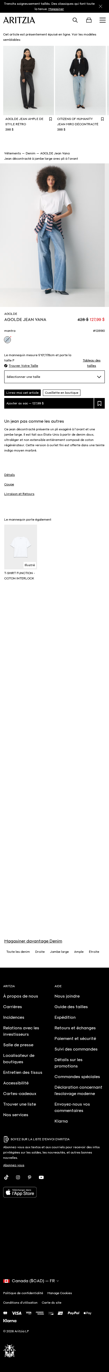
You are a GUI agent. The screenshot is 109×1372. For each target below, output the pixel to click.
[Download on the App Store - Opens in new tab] (54, 1192)
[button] (21, 365)
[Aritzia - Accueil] (19, 20)
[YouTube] (41, 1177)
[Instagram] (18, 1177)
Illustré (30, 565)
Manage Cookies (59, 1293)
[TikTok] (6, 1177)
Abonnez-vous (13, 1165)
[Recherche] (75, 20)
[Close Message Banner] (100, 6)
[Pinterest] (29, 1177)
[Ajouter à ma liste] (99, 403)
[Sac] (89, 20)
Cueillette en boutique (61, 392)
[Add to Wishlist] (50, 118)
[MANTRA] (7, 340)
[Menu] (102, 20)
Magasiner (56, 9)
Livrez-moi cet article (22, 392)
